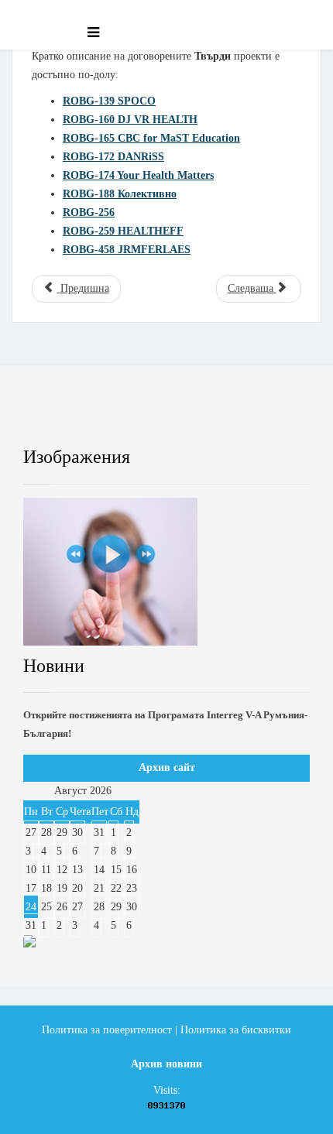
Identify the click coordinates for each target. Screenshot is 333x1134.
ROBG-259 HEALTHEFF (123, 231)
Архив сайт (167, 767)
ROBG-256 (89, 212)
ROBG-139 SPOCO (109, 101)
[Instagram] (249, 417)
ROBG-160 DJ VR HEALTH (130, 119)
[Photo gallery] (166, 572)
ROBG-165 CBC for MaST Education (151, 138)
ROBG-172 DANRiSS (113, 157)
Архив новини (166, 1064)
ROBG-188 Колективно (120, 194)
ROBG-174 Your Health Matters (138, 175)
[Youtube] (183, 417)
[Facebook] (51, 417)
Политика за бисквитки (235, 1030)
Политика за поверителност (107, 1030)
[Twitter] (117, 417)
